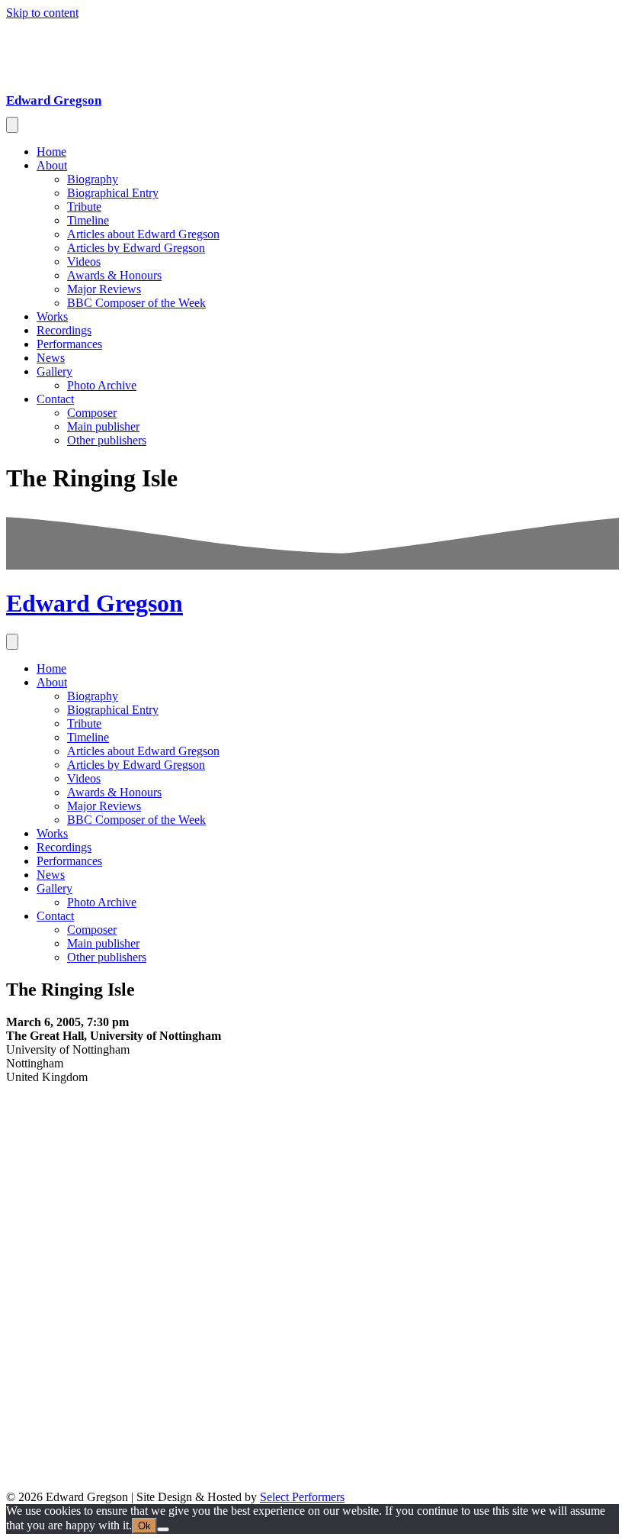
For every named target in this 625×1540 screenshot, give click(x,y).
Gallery (54, 371)
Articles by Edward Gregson (136, 247)
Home (51, 151)
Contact (55, 398)
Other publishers (106, 440)
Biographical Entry (113, 192)
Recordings (64, 330)
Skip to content (42, 12)
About (52, 165)
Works (52, 316)
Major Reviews (104, 288)
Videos (84, 261)
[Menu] (12, 125)
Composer (92, 412)
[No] (163, 1529)
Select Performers (302, 1496)
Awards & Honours (114, 275)
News (51, 357)
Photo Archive (101, 385)
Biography (92, 179)
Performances (69, 343)
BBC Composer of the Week (136, 302)
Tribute (84, 206)
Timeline (88, 220)
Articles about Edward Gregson (143, 234)
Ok (144, 1526)
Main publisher (103, 426)
